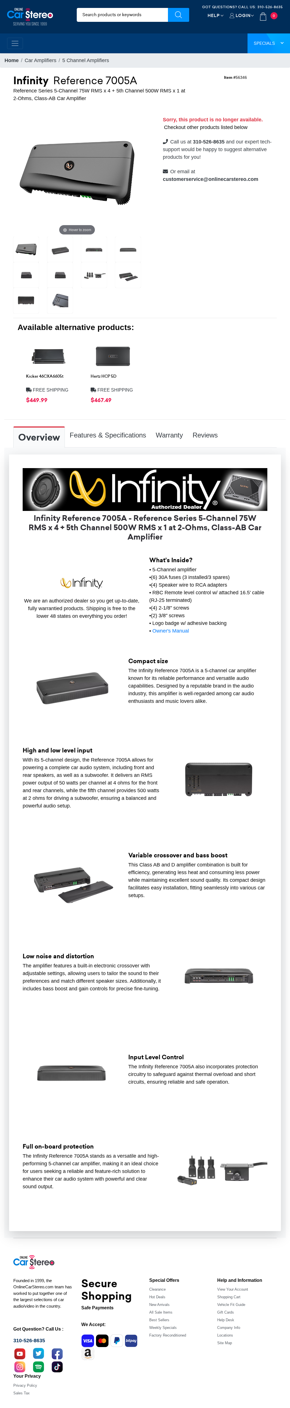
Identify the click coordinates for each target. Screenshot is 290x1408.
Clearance (157, 1289)
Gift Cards (225, 1312)
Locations (225, 1335)
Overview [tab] (39, 437)
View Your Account (232, 1289)
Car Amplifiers (40, 60)
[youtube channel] (19, 1353)
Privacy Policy (25, 1385)
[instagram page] (19, 1366)
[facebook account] (57, 1353)
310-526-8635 (270, 7)
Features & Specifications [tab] (108, 435)
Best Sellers (159, 1320)
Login (243, 15)
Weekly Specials (163, 1327)
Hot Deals (157, 1297)
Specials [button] (264, 43)
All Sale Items (160, 1312)
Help (214, 15)
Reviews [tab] (205, 435)
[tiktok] (57, 1366)
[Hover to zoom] (77, 172)
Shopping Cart (228, 1297)
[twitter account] (38, 1353)
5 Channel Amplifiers (85, 60)
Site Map (224, 1343)
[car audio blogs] (38, 1366)
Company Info (228, 1327)
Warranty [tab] (169, 435)
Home (12, 60)
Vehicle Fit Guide (231, 1305)
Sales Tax (21, 1393)
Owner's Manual (170, 631)
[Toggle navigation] (15, 43)
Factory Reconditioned (167, 1335)
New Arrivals (159, 1305)
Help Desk (225, 1320)
